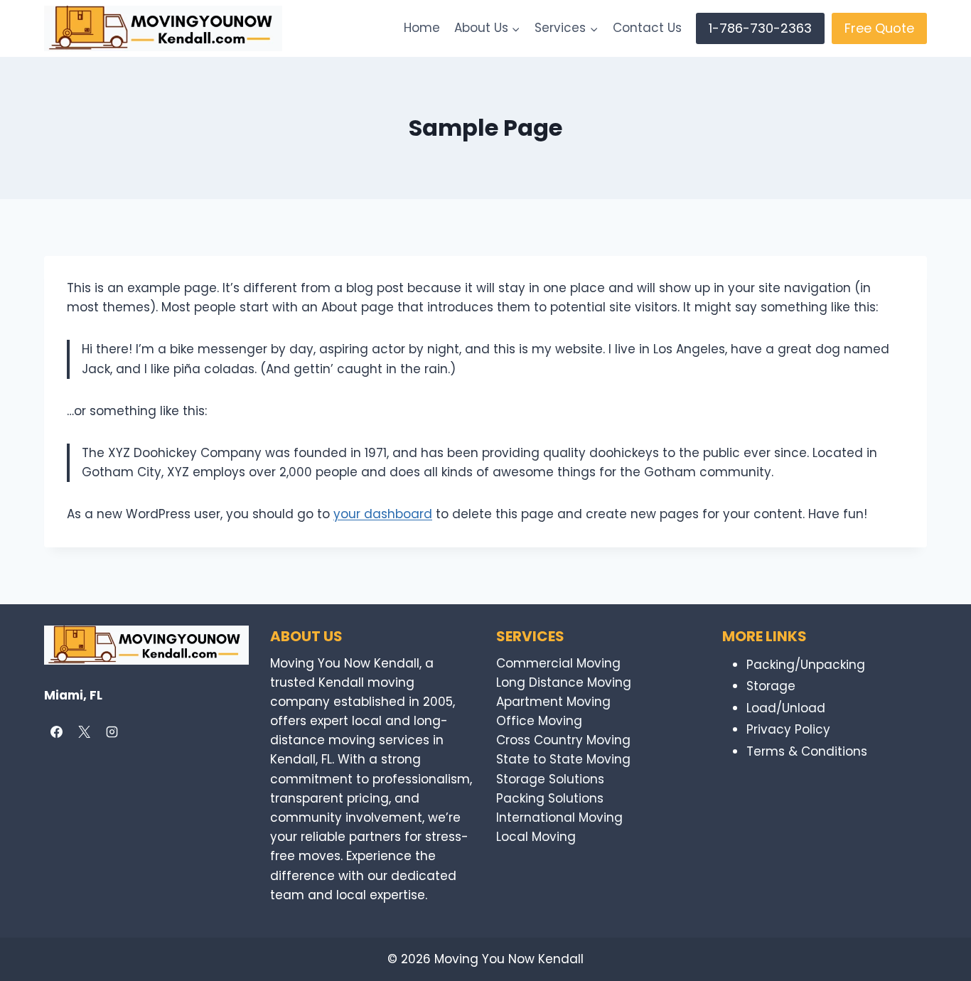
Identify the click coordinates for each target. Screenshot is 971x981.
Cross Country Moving (563, 740)
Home (422, 27)
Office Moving (539, 720)
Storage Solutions (550, 779)
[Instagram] (112, 732)
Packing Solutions (549, 798)
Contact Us (647, 27)
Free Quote (879, 28)
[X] (84, 732)
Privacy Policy (788, 729)
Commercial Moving (558, 663)
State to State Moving (563, 759)
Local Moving (536, 836)
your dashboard (382, 513)
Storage (770, 686)
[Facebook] (56, 732)
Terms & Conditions (806, 751)
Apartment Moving (553, 701)
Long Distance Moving (563, 682)
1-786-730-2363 (760, 28)
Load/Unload (785, 708)
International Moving (559, 817)
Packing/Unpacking (805, 664)
